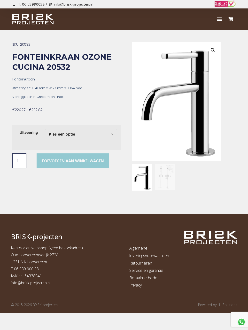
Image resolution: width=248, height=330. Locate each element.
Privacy (135, 285)
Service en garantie (146, 270)
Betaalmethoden (144, 277)
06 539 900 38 (26, 269)
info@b (17, 283)
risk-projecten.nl (36, 283)
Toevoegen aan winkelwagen (72, 161)
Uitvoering (29, 132)
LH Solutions (227, 304)
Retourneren (140, 263)
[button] (220, 19)
